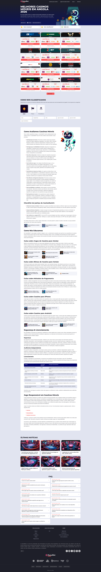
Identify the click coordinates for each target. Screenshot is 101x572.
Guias (73, 1)
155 (49, 531)
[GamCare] (55, 561)
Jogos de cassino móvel (65, 1)
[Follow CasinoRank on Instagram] (69, 551)
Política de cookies (50, 570)
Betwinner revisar (50, 45)
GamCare (28, 410)
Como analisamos (63, 536)
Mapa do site (36, 538)
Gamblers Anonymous (30, 415)
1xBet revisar (30, 45)
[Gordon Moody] (40, 561)
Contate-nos (63, 533)
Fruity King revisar (70, 45)
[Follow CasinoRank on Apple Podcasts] (79, 551)
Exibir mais (50, 93)
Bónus (36, 531)
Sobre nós (64, 531)
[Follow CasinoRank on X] (72, 551)
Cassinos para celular (53, 1)
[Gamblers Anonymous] (47, 561)
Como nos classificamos (64, 534)
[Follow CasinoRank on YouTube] (74, 551)
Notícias (79, 1)
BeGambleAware (29, 412)
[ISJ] (33, 561)
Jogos (36, 533)
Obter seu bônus (30, 59)
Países (36, 536)
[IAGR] (62, 561)
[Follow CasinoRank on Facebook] (67, 551)
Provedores (36, 534)
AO (21, 550)
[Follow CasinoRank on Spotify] (77, 551)
